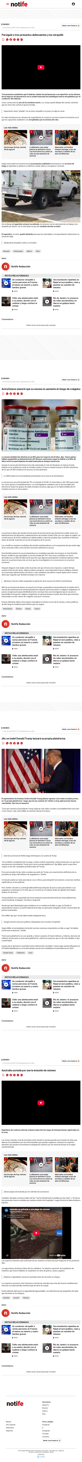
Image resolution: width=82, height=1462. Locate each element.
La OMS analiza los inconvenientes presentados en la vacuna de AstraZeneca (34, 476)
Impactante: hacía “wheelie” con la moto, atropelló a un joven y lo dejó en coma (34, 111)
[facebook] (11, 39)
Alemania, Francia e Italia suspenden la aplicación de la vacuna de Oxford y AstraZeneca (38, 581)
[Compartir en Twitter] (14, 39)
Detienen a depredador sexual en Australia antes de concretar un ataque (32, 1277)
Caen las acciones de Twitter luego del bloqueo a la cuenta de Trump (30, 856)
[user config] (73, 4)
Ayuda (52, 1452)
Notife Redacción (20, 266)
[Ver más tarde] (3, 39)
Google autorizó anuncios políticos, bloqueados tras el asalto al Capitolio (32, 922)
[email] (18, 39)
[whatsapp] (7, 39)
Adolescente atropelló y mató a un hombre (20, 243)
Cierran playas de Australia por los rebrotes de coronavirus (26, 1192)
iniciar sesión (36, 325)
